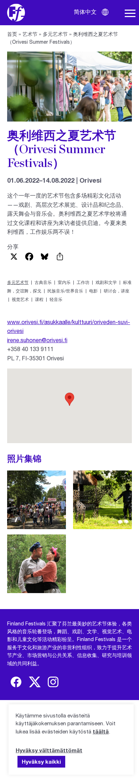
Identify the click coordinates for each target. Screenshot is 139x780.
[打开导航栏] (130, 13)
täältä (101, 731)
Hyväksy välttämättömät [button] (49, 750)
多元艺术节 (55, 34)
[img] (16, 682)
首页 (12, 34)
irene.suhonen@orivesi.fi (37, 340)
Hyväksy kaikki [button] (41, 761)
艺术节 (29, 34)
